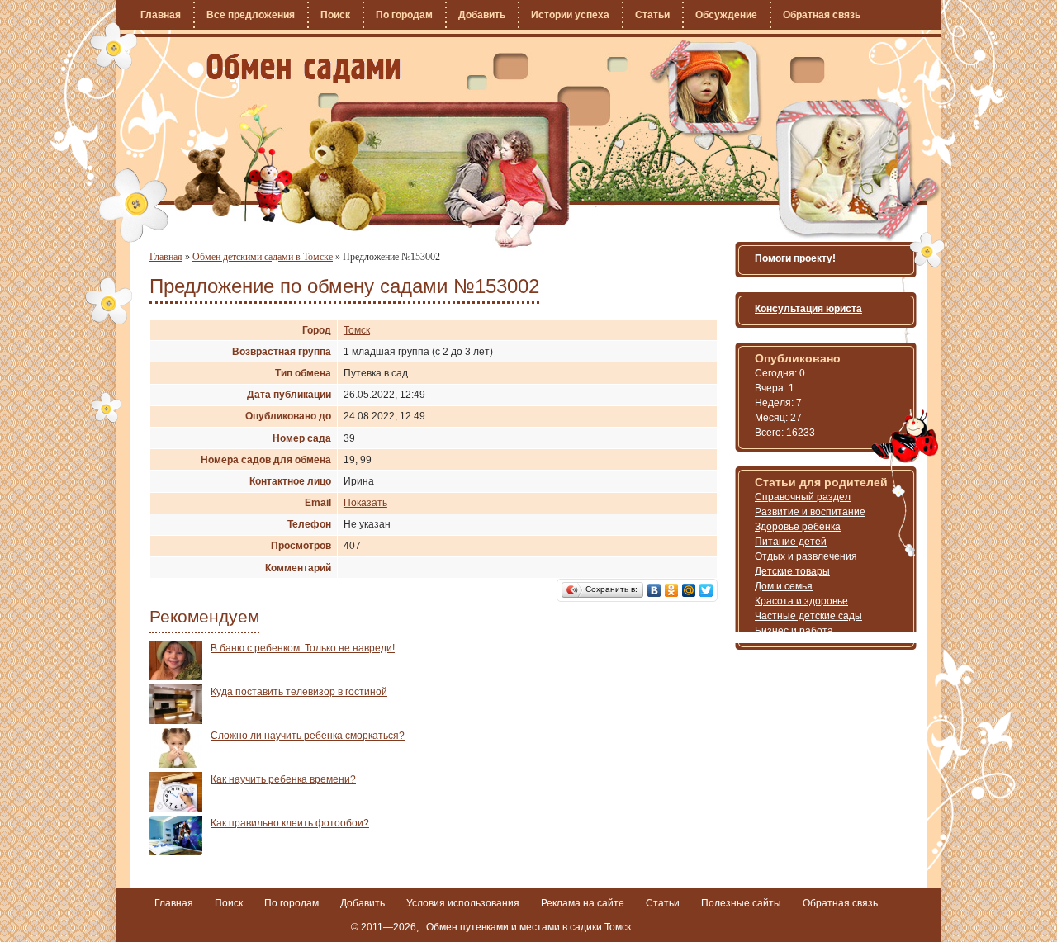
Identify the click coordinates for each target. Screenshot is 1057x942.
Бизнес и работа (794, 631)
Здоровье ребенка (798, 527)
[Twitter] (706, 590)
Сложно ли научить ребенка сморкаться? (308, 735)
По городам (404, 15)
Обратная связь (821, 15)
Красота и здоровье (801, 601)
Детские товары (792, 571)
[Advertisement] (577, 756)
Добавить (481, 15)
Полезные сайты (741, 903)
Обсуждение (726, 15)
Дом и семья (784, 586)
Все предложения (250, 15)
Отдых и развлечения (806, 556)
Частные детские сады (808, 616)
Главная (160, 15)
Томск (357, 330)
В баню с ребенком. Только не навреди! (303, 648)
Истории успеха (570, 15)
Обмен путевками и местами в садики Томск (528, 927)
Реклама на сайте (582, 903)
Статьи (652, 15)
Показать (365, 503)
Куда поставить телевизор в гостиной (299, 692)
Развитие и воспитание (810, 512)
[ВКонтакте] (654, 590)
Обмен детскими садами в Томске (262, 257)
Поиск (335, 15)
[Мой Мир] (689, 590)
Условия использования (462, 903)
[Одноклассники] (671, 590)
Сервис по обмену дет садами (303, 68)
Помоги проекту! (795, 258)
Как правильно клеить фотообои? (290, 823)
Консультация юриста (808, 309)
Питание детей (791, 541)
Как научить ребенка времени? (283, 779)
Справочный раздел (803, 497)
